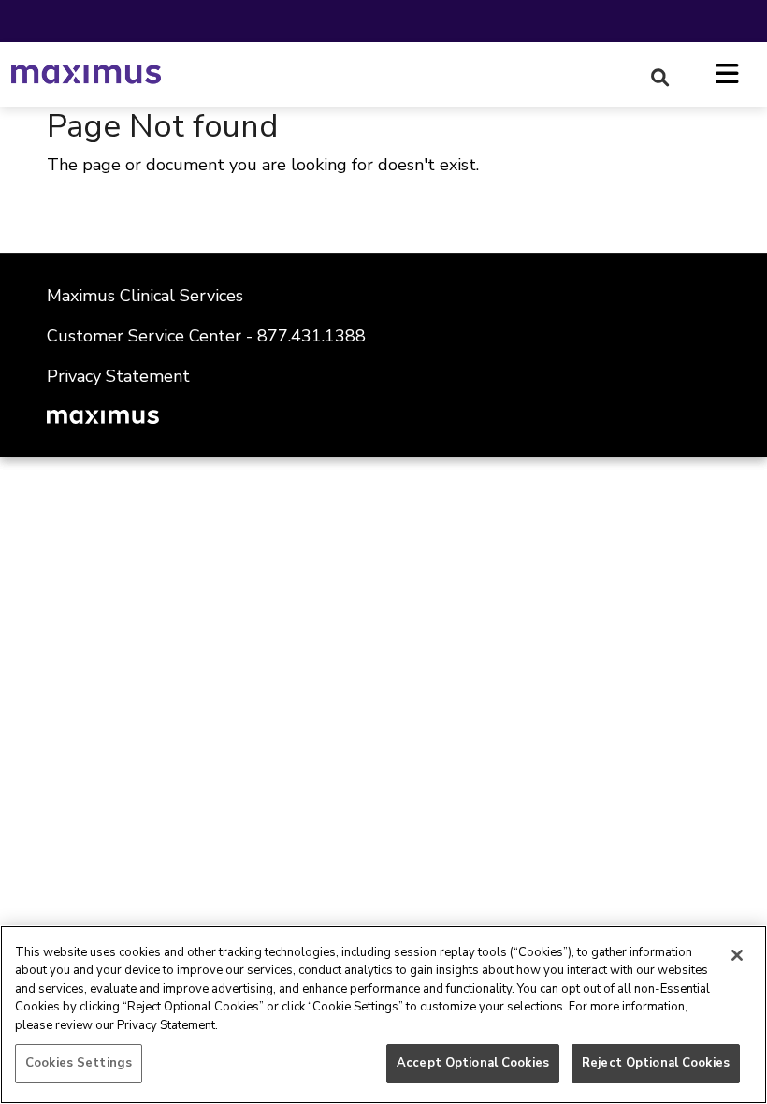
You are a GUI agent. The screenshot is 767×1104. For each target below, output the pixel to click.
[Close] (737, 955)
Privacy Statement (118, 376)
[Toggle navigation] (727, 74)
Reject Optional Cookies (656, 1062)
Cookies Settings (78, 1062)
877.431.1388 (313, 336)
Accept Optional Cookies (473, 1062)
